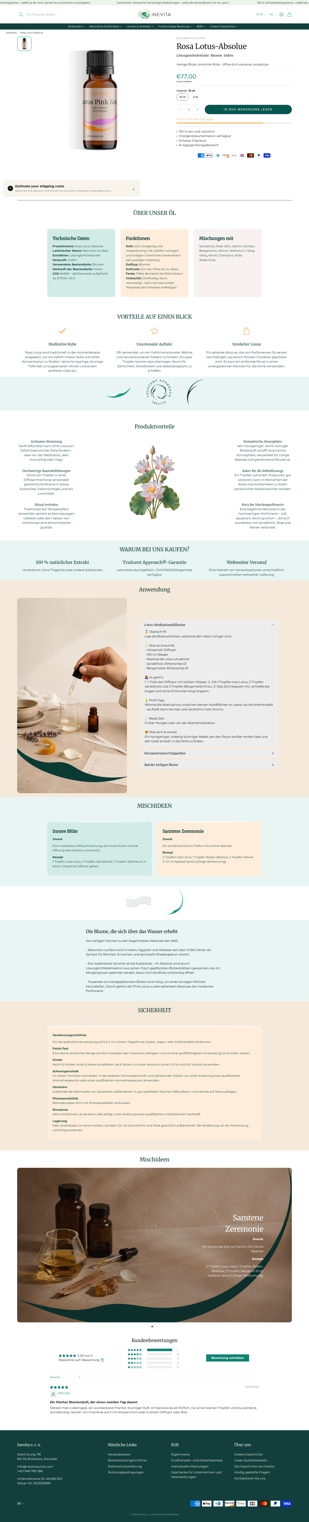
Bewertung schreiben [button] (227, 1358)
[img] (59, 1387)
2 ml (195, 97)
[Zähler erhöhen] (197, 109)
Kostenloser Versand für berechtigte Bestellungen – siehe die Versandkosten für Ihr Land (172, 2)
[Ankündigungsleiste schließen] (305, 2)
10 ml (182, 97)
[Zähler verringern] (181, 109)
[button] (45, 14)
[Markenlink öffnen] (118, 392)
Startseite (11, 32)
